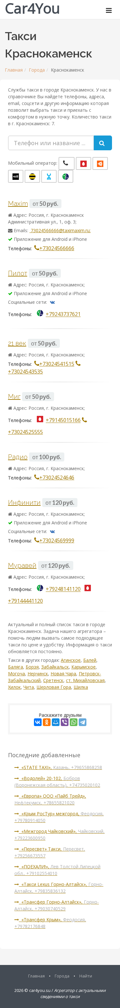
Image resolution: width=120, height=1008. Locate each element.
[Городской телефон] (67, 163)
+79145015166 (63, 420)
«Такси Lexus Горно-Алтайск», (58, 887)
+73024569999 (56, 540)
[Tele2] (15, 176)
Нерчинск (38, 674)
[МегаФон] (65, 176)
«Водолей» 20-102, (57, 781)
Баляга (15, 667)
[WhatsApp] (73, 722)
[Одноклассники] (47, 722)
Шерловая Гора (53, 687)
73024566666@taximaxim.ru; (60, 230)
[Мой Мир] (56, 722)
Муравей (22, 565)
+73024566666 (56, 248)
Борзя (32, 667)
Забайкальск (55, 667)
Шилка (81, 687)
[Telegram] (82, 722)
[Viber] (64, 722)
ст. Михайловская (85, 680)
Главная (14, 70)
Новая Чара (63, 674)
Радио (18, 457)
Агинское (71, 660)
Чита (28, 687)
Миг (14, 396)
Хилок (14, 687)
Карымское (83, 667)
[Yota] (49, 176)
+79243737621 (63, 314)
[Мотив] (100, 163)
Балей (89, 660)
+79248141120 (63, 589)
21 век (17, 343)
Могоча (16, 674)
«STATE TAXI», (60, 767)
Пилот (17, 273)
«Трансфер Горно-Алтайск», (56, 905)
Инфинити (24, 502)
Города (37, 70)
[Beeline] (32, 176)
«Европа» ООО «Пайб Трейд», (50, 799)
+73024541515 (56, 363)
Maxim (18, 203)
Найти (85, 976)
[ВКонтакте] (38, 722)
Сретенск (53, 680)
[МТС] (83, 163)
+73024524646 (56, 477)
